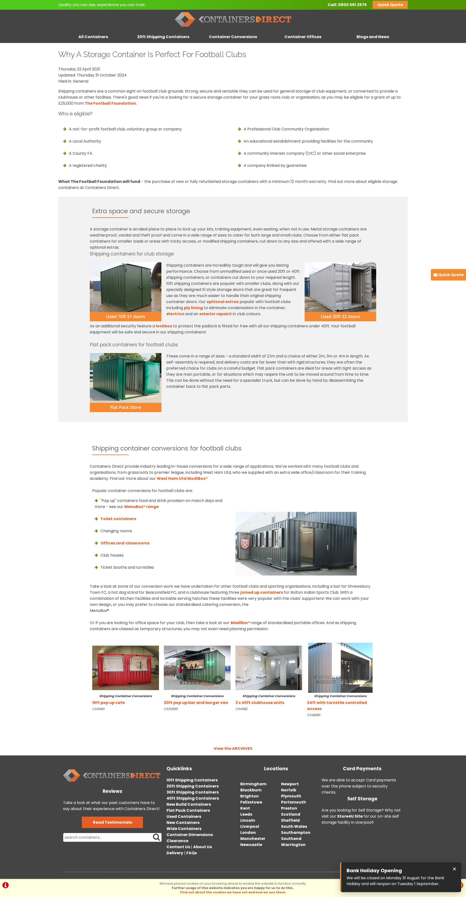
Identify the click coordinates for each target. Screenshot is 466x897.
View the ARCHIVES (233, 748)
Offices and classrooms (125, 543)
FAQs (191, 853)
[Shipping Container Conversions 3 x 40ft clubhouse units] (268, 668)
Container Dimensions (189, 835)
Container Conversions (233, 37)
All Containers (93, 37)
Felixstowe (251, 802)
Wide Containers (183, 828)
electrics (175, 314)
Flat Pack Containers (188, 810)
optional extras (223, 302)
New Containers (183, 822)
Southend (291, 838)
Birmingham (253, 784)
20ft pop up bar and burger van (196, 699)
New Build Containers (188, 804)
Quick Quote (390, 5)
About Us (202, 847)
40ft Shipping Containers (192, 798)
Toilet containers (118, 519)
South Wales (294, 826)
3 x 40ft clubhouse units (265, 699)
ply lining (193, 308)
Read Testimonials (112, 822)
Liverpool (249, 826)
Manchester (252, 838)
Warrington (293, 844)
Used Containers (183, 816)
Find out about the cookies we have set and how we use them (232, 892)
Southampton (295, 832)
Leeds (246, 814)
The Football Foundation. (111, 103)
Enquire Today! (104, 719)
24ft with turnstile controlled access (337, 702)
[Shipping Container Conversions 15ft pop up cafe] (125, 668)
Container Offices (302, 37)
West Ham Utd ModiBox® (182, 478)
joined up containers (261, 592)
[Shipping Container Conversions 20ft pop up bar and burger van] (197, 668)
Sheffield (290, 820)
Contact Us (178, 847)
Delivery (174, 853)
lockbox (164, 326)
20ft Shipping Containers (163, 37)
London (248, 832)
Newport (290, 784)
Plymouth (291, 796)
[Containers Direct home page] (233, 28)
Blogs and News (373, 37)
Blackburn (251, 790)
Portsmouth (293, 802)
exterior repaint (215, 314)
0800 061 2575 (352, 5)
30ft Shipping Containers (192, 792)
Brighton (249, 796)
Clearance (177, 841)
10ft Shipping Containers (192, 780)
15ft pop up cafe (122, 699)
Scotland (290, 814)
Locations (276, 768)
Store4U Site (350, 816)
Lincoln (247, 820)
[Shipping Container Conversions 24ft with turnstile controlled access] (340, 668)
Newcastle (251, 844)
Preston (289, 808)
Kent (245, 808)
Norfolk (288, 790)
